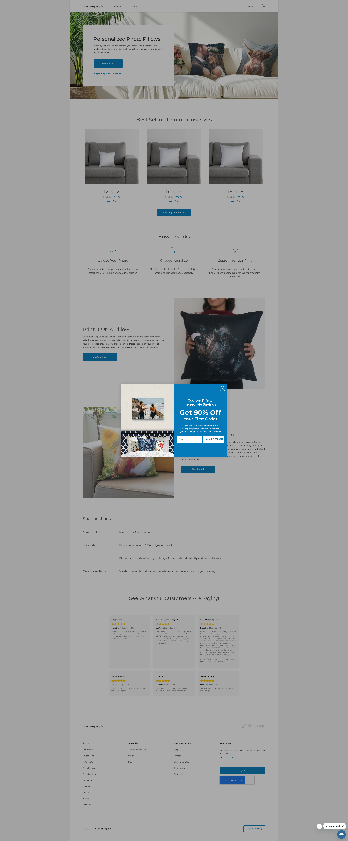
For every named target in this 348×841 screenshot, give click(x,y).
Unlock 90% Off (213, 439)
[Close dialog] (222, 388)
